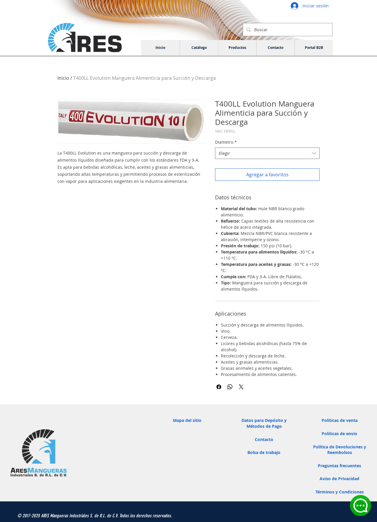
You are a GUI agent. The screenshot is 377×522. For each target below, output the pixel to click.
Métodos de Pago (264, 426)
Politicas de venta (340, 420)
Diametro (226, 142)
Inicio (63, 78)
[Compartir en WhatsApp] (230, 386)
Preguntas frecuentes (339, 465)
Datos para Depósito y (264, 420)
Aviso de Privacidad (339, 478)
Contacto (264, 439)
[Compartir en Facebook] (218, 386)
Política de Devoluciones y (339, 447)
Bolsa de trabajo (263, 452)
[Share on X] (241, 386)
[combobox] (267, 153)
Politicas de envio (339, 433)
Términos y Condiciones (339, 492)
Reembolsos (339, 452)
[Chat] (360, 505)
